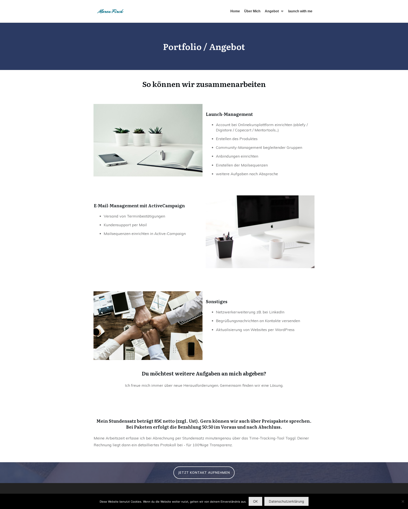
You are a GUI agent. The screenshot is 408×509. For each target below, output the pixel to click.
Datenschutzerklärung (286, 501)
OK (255, 501)
